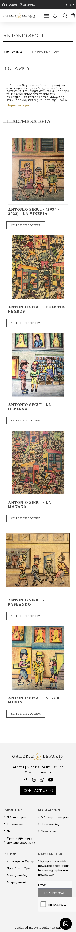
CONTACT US (35, 790)
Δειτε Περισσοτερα (25, 225)
